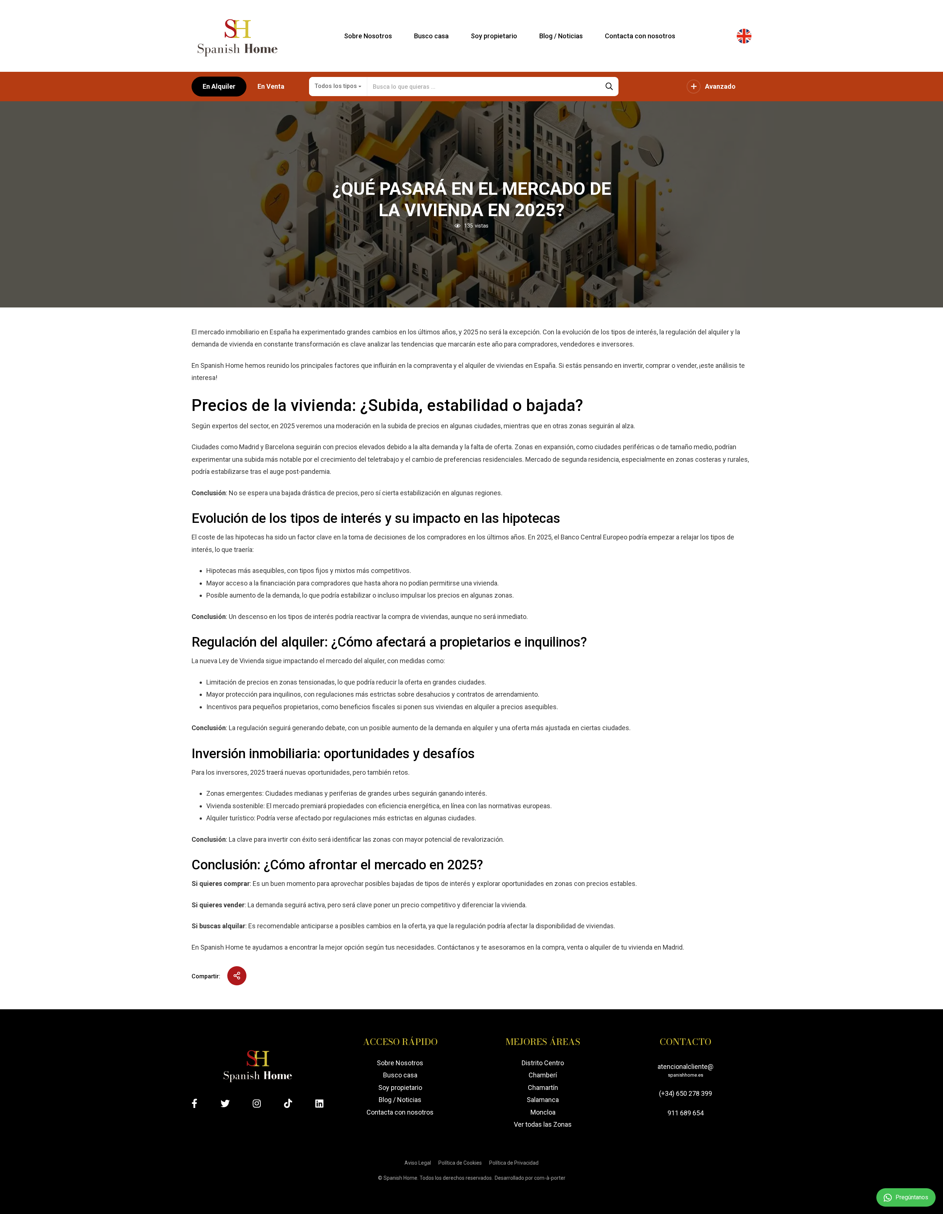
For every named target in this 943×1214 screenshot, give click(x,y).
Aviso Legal (417, 1163)
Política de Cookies (460, 1163)
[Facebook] (194, 1103)
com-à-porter (549, 1178)
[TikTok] (288, 1103)
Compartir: (206, 976)
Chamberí (543, 1075)
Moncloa (542, 1112)
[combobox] (338, 86)
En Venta (270, 86)
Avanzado (720, 86)
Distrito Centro (543, 1063)
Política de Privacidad (514, 1163)
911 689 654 (685, 1113)
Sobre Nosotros (400, 1063)
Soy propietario (400, 1087)
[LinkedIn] (319, 1103)
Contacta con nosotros (400, 1112)
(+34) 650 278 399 (685, 1093)
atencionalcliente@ (686, 1070)
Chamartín (543, 1087)
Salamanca (543, 1100)
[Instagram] (257, 1103)
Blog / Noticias (400, 1100)
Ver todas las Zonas (543, 1124)
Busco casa (400, 1075)
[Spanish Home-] (237, 36)
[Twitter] (225, 1103)
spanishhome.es (685, 1075)
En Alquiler (219, 86)
